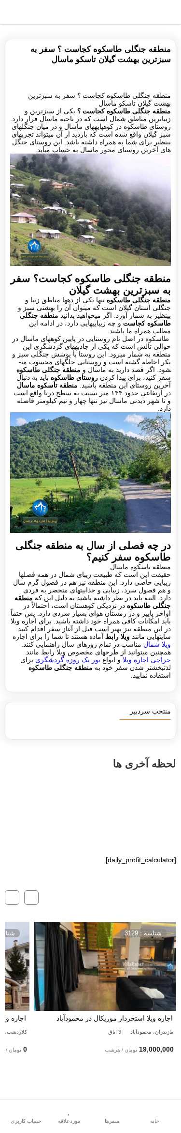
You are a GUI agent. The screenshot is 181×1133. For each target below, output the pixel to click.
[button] (31, 897)
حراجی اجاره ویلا (147, 660)
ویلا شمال (157, 644)
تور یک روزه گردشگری (67, 660)
